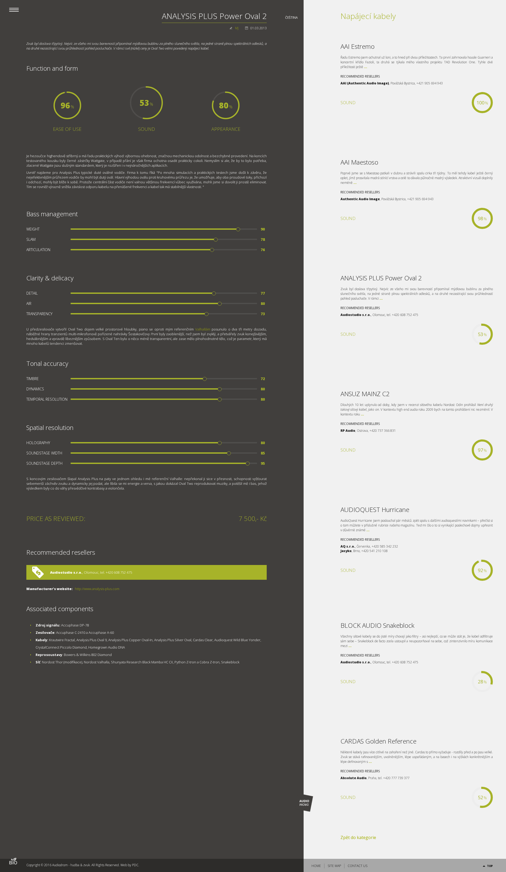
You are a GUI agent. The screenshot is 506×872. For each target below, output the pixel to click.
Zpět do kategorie (358, 837)
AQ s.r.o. (347, 546)
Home (316, 866)
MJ (237, 28)
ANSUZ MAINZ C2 (365, 393)
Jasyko (346, 551)
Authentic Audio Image (360, 199)
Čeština (291, 17)
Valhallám (202, 329)
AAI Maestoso (359, 162)
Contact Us (357, 866)
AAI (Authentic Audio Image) (364, 83)
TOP (490, 866)
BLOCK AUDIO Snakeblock (377, 625)
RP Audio (347, 430)
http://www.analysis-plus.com (97, 588)
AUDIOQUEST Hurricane (374, 509)
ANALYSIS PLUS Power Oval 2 (381, 278)
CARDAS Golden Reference (378, 741)
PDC (135, 865)
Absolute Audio (353, 778)
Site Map (334, 866)
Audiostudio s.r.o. (66, 572)
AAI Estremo (357, 46)
